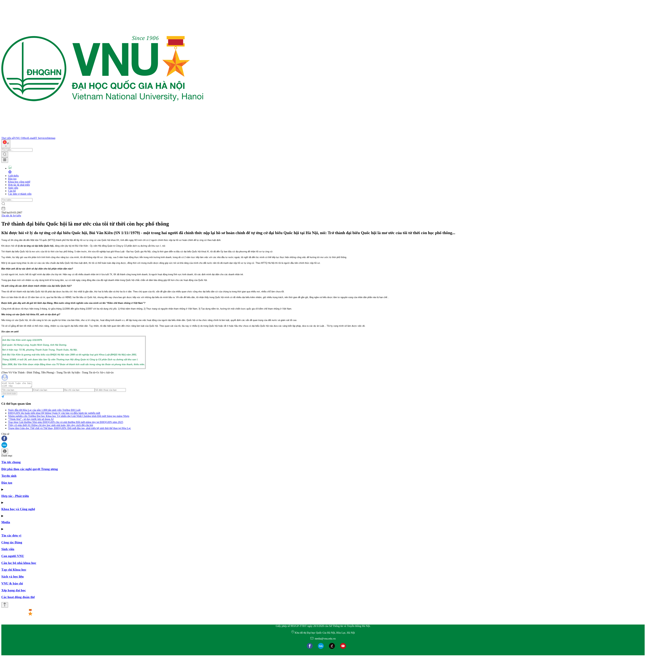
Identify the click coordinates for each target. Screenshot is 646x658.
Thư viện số (7, 138)
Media (5, 522)
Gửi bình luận (9, 393)
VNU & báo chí (12, 583)
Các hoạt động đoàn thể (18, 597)
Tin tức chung (11, 462)
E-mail (31, 138)
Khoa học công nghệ (19, 181)
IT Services (41, 138)
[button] (323, 438)
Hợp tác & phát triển (19, 184)
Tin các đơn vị (11, 535)
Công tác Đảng (11, 542)
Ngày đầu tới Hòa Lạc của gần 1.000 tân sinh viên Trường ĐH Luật (44, 410)
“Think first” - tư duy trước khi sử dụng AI (30, 419)
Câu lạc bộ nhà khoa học (18, 563)
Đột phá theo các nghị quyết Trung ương (29, 469)
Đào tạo (12, 178)
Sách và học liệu (12, 576)
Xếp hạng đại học (13, 590)
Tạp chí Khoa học (13, 569)
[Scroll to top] (4, 605)
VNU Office (21, 138)
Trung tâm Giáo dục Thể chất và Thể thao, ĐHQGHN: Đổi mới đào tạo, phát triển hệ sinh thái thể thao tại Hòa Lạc (69, 428)
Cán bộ (12, 190)
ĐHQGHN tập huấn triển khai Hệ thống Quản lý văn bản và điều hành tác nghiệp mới (54, 413)
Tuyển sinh (8, 476)
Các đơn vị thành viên (19, 193)
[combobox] (5, 144)
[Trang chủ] (102, 135)
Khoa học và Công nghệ (18, 509)
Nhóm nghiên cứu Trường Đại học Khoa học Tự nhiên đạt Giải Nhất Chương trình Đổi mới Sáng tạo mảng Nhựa (68, 416)
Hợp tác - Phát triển (15, 496)
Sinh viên (13, 187)
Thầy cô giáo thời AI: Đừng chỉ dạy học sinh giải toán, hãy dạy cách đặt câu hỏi (50, 425)
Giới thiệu (13, 175)
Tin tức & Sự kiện (11, 215)
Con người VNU (12, 556)
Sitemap (51, 138)
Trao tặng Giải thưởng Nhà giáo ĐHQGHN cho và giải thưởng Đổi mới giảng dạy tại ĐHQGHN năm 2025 (65, 422)
